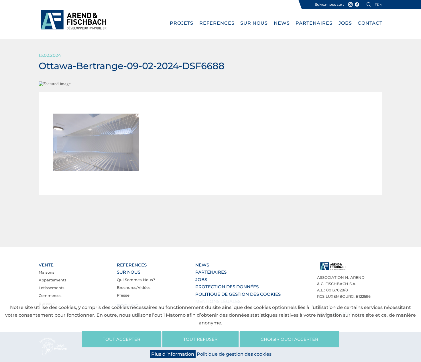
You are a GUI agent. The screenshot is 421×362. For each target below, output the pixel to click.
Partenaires (314, 23)
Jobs (345, 23)
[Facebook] (357, 4)
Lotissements (51, 287)
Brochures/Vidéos (134, 287)
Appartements (52, 280)
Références (132, 265)
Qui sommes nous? (136, 279)
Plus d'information (172, 354)
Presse (123, 295)
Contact (370, 23)
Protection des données (227, 286)
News (282, 23)
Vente (46, 265)
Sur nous (254, 23)
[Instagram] (350, 4)
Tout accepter (121, 339)
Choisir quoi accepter (289, 339)
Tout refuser (200, 339)
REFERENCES (217, 23)
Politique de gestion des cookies (238, 294)
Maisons (46, 272)
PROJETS (181, 23)
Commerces (50, 295)
